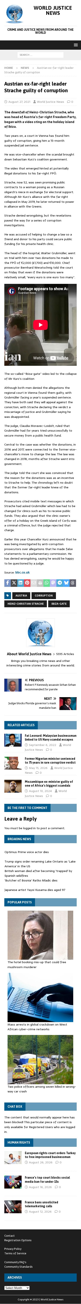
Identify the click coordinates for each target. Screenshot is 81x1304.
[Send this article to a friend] (33, 583)
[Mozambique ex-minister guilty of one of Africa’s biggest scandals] (13, 786)
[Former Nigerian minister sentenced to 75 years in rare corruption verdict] (13, 763)
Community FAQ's (15, 1262)
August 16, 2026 (40, 1187)
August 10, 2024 (40, 791)
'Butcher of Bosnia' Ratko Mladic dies (31, 871)
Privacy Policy (12, 1249)
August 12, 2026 (40, 1211)
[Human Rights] (13, 1157)
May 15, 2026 (38, 768)
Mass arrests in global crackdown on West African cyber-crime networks (37, 1027)
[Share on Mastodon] (53, 583)
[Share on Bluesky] (66, 583)
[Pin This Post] (27, 583)
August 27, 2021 (19, 101)
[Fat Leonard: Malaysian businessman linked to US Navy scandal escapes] (13, 740)
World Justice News (50, 101)
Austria (21, 596)
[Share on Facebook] (7, 583)
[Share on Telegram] (59, 583)
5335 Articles (65, 654)
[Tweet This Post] (14, 583)
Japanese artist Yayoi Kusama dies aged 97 (35, 880)
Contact (9, 1235)
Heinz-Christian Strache (26, 604)
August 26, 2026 (40, 1162)
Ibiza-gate (59, 604)
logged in (29, 828)
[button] (75, 45)
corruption (44, 596)
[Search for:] (40, 54)
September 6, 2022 (42, 745)
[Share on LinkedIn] (20, 583)
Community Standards (18, 1266)
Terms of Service (15, 1253)
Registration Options (18, 1240)
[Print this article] (40, 583)
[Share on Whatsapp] (46, 583)
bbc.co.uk (22, 572)
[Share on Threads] (73, 583)
